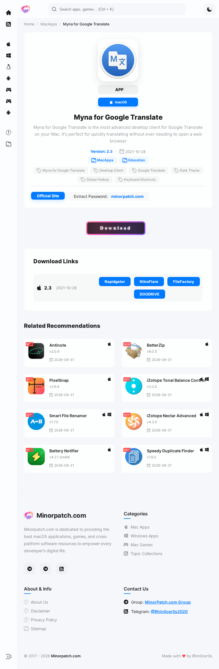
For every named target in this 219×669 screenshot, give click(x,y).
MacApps (48, 24)
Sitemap (38, 628)
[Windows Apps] (8, 55)
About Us (39, 602)
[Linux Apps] (8, 66)
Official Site (48, 195)
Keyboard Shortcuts (140, 179)
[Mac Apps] (8, 44)
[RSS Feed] (61, 568)
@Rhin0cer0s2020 (169, 611)
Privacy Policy (44, 619)
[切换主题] (209, 9)
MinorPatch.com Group (168, 602)
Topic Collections (146, 553)
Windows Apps (144, 535)
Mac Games (142, 544)
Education (136, 160)
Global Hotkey (97, 179)
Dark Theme (190, 170)
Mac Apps (140, 527)
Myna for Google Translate (63, 170)
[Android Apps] (8, 78)
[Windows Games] (8, 101)
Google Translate (151, 170)
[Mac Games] (8, 89)
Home (29, 24)
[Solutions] (8, 132)
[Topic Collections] (8, 24)
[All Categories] (8, 143)
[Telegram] (29, 568)
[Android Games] (8, 112)
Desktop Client (111, 170)
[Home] (8, 12)
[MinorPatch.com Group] (45, 568)
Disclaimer (40, 610)
